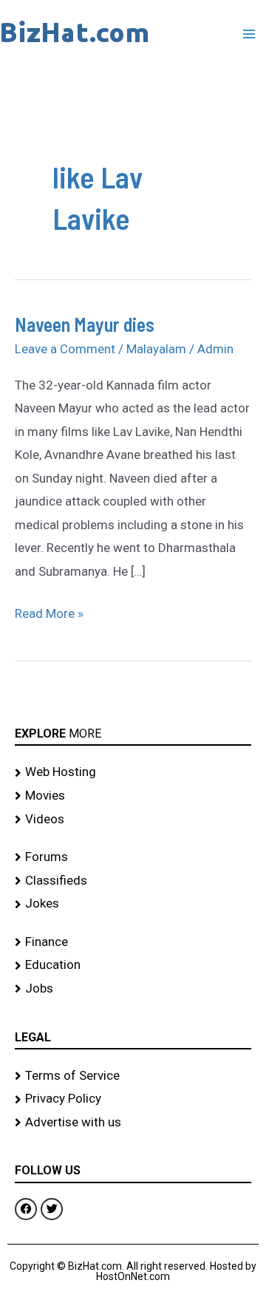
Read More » (49, 611)
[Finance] (133, 942)
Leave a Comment (65, 348)
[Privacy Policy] (133, 1099)
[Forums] (133, 857)
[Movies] (133, 796)
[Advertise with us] (133, 1122)
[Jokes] (133, 904)
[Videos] (133, 819)
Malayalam (156, 348)
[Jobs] (133, 989)
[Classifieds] (133, 881)
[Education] (133, 965)
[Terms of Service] (133, 1076)
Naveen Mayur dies (84, 324)
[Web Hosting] (133, 772)
